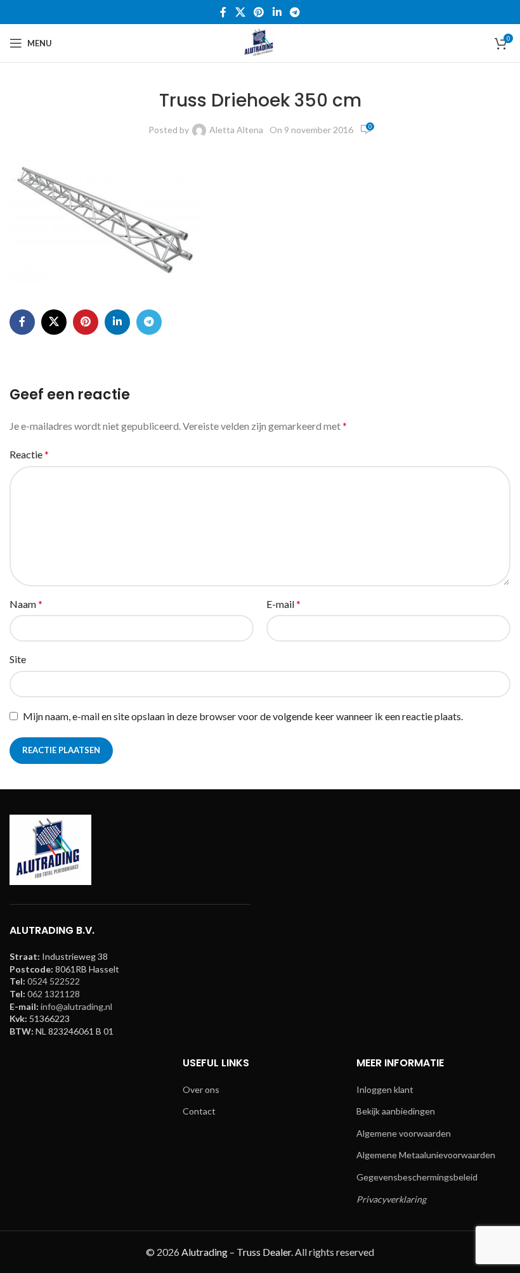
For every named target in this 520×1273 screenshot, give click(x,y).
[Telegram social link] (294, 12)
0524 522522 (53, 981)
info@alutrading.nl (76, 1006)
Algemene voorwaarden (403, 1133)
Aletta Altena (236, 129)
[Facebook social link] (223, 12)
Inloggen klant (384, 1089)
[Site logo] (260, 42)
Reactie (29, 454)
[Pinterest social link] (259, 12)
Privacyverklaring (391, 1199)
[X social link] (240, 12)
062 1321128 (53, 993)
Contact (199, 1111)
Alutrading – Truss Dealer (236, 1252)
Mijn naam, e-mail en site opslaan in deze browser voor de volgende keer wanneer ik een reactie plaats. (243, 716)
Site (18, 659)
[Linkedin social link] (276, 12)
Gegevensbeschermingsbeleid (417, 1177)
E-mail (283, 604)
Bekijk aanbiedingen (395, 1111)
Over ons (201, 1089)
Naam (26, 604)
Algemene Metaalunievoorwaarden (425, 1154)
